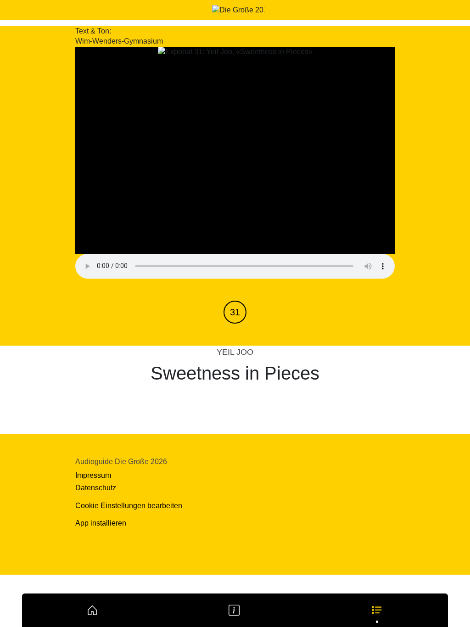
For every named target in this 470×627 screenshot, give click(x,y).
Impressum (93, 475)
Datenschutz (95, 488)
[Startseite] (92, 610)
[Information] (234, 610)
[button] (376, 610)
